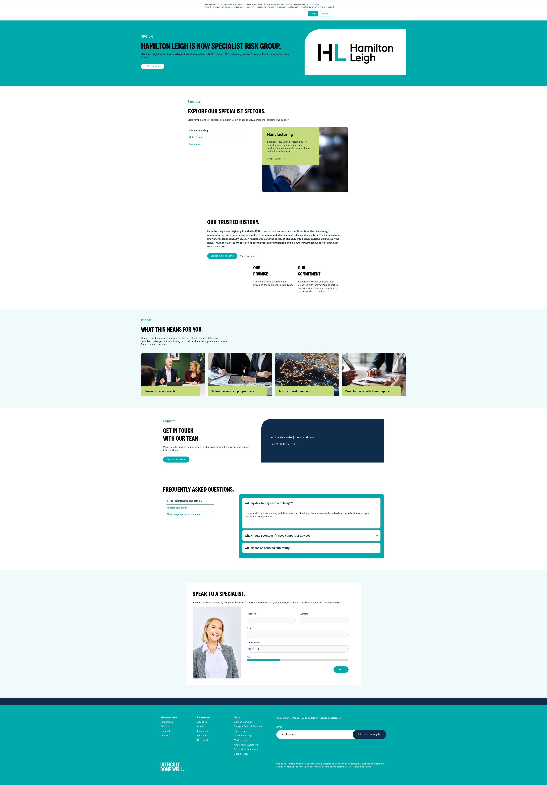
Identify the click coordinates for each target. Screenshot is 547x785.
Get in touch (153, 66)
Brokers (165, 726)
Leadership (203, 731)
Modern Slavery (242, 740)
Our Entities (203, 740)
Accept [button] (313, 13)
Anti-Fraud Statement (246, 745)
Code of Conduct (243, 722)
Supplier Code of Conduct (248, 726)
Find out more (314, 4)
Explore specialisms (176, 460)
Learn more (274, 159)
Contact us (247, 256)
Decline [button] (325, 13)
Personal (165, 731)
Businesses (167, 722)
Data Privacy (240, 731)
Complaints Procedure (246, 749)
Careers (201, 726)
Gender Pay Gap (243, 736)
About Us (202, 722)
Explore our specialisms (222, 256)
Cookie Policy (241, 754)
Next (341, 669)
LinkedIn (202, 736)
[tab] (216, 130)
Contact (165, 736)
